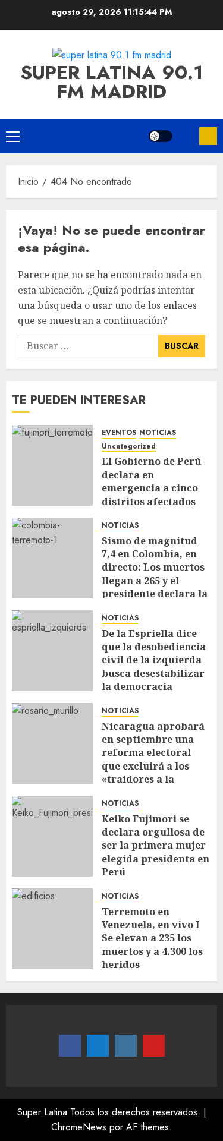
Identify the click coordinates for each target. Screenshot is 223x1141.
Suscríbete (208, 136)
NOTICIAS (157, 433)
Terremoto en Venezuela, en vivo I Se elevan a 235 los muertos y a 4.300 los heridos (152, 938)
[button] (13, 136)
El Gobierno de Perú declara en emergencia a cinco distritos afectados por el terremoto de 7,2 (151, 494)
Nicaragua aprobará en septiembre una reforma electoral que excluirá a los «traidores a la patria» (153, 759)
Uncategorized (129, 447)
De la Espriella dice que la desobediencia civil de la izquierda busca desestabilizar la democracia (154, 660)
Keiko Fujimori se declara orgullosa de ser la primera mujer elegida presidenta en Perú (155, 845)
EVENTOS (119, 433)
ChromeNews (78, 1127)
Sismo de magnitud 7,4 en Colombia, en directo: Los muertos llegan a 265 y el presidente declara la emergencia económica (155, 580)
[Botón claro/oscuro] (160, 136)
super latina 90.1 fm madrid (111, 82)
